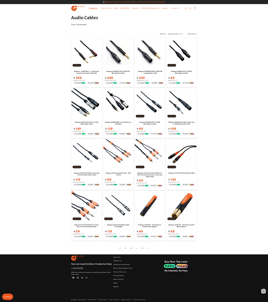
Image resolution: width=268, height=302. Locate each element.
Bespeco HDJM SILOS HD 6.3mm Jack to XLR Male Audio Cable (182, 123)
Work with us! (118, 279)
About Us (116, 257)
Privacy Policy (118, 276)
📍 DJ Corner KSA (77, 268)
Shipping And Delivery (121, 264)
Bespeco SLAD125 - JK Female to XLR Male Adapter (181, 226)
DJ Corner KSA (81, 299)
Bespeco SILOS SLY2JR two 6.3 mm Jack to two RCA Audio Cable (86, 226)
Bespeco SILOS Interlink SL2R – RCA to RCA (118, 174)
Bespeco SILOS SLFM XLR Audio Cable (182, 173)
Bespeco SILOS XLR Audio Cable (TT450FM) (118, 226)
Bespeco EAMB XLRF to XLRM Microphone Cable (181, 72)
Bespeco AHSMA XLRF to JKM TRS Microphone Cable (118, 72)
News (115, 283)
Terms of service (114, 299)
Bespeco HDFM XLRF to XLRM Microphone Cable (150, 123)
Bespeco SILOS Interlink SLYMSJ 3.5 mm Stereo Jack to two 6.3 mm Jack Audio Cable (149, 175)
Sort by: (163, 34)
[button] (94, 8)
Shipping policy (126, 299)
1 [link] (119, 248)
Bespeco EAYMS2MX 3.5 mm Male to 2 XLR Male (118, 123)
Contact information (139, 299)
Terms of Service (119, 272)
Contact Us (117, 261)
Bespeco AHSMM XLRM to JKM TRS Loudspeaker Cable (150, 72)
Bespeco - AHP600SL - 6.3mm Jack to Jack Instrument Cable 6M (86, 72)
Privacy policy (102, 299)
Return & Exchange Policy (123, 268)
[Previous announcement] (72, 2)
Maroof (116, 287)
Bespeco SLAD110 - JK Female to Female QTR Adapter (150, 226)
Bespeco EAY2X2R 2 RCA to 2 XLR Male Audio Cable (86, 123)
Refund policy (92, 299)
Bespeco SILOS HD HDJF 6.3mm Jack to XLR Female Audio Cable (86, 174)
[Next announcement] (196, 2)
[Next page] (148, 248)
